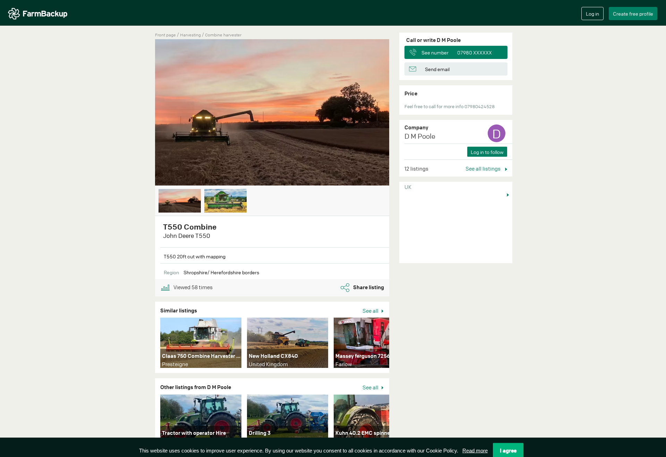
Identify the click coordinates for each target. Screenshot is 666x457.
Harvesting (191, 34)
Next (400, 113)
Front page (165, 34)
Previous (145, 113)
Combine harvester (223, 34)
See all (370, 310)
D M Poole (419, 136)
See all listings (484, 168)
